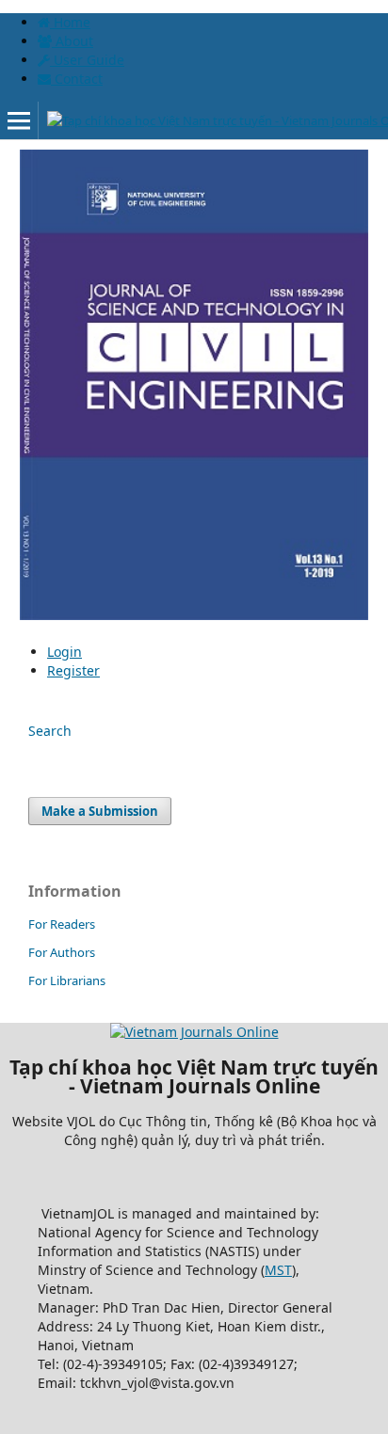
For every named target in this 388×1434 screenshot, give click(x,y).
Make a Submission (99, 811)
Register (73, 670)
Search (50, 731)
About (72, 41)
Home (70, 22)
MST (278, 1270)
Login (64, 652)
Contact (77, 79)
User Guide (87, 60)
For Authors (61, 952)
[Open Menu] (19, 120)
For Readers (61, 924)
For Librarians (66, 980)
